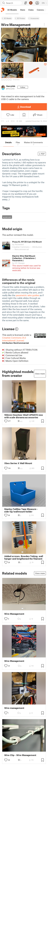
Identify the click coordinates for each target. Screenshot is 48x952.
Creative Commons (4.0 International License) (15, 340)
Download (25, 106)
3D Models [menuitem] (12, 10)
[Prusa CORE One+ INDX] (24, 131)
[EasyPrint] (26, 3)
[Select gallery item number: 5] (28, 410)
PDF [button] (43, 154)
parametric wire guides (27, 295)
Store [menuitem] (22, 10)
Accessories (34, 18)
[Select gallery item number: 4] (26, 410)
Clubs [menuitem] (31, 10)
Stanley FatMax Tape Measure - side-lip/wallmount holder (21, 510)
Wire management (14, 708)
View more (40, 373)
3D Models (7, 18)
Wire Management (14, 614)
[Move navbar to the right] (45, 10)
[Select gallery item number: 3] (24, 410)
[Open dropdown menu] (44, 24)
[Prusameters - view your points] (31, 3)
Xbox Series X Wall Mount (18, 463)
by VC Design (18, 263)
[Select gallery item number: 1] (19, 410)
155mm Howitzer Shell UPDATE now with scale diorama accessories (23, 416)
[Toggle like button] (5, 421)
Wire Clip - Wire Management (20, 755)
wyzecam (7, 217)
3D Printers (21, 18)
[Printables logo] (2, 10)
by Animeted (18, 244)
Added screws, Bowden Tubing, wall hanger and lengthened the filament (23, 557)
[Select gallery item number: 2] (22, 410)
